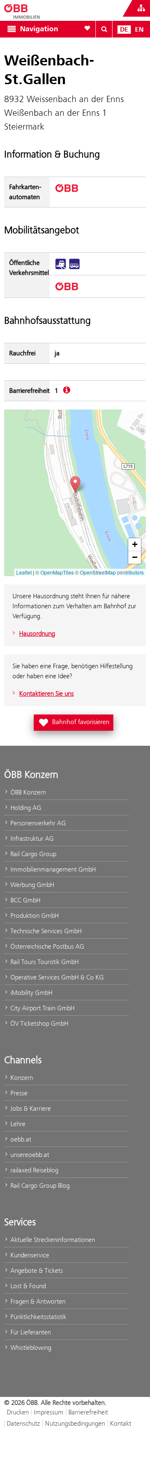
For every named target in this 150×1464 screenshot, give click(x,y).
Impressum (48, 1412)
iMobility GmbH (30, 993)
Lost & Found (27, 1286)
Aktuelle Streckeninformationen (52, 1240)
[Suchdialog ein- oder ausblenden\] (104, 29)
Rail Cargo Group (32, 854)
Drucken (18, 1412)
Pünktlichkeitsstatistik (37, 1317)
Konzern (21, 1078)
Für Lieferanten (30, 1332)
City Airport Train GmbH (42, 1008)
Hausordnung (37, 633)
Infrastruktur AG (31, 838)
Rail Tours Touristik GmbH (44, 962)
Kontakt (120, 1423)
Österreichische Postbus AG (46, 946)
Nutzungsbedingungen (75, 1423)
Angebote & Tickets (36, 1270)
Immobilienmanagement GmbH (52, 869)
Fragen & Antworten (37, 1301)
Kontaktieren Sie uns (46, 693)
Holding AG (25, 808)
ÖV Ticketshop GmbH (38, 1023)
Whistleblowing (30, 1348)
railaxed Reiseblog (33, 1170)
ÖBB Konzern (27, 792)
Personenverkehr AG (37, 823)
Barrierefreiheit (88, 1412)
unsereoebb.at (29, 1155)
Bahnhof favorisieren (75, 721)
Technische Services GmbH (45, 931)
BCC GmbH (24, 900)
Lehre (17, 1124)
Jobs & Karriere (30, 1108)
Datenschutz (23, 1423)
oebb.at (20, 1139)
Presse (18, 1093)
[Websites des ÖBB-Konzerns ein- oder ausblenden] (141, 8)
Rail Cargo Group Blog (39, 1185)
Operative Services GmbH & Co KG (56, 977)
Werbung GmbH (31, 885)
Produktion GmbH (34, 915)
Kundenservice (29, 1255)
